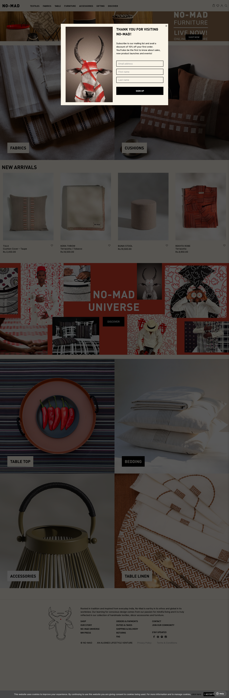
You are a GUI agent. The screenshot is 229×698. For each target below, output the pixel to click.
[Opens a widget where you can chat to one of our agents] (220, 694)
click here (196, 694)
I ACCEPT (209, 694)
